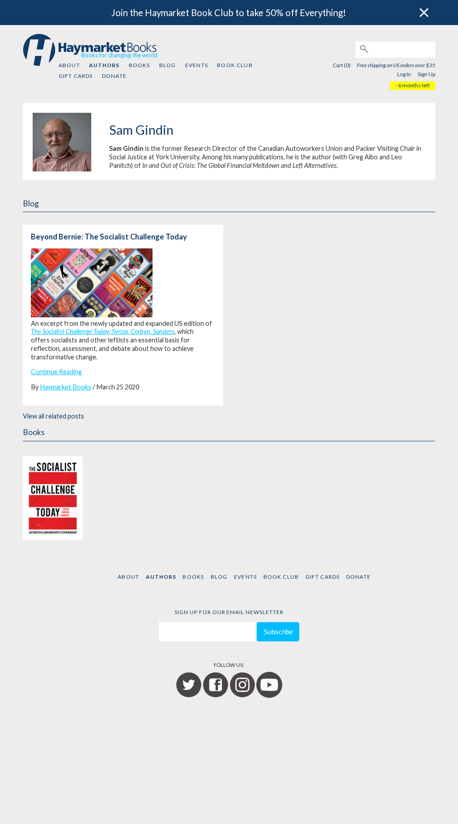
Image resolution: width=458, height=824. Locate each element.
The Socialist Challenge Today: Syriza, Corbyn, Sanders (102, 331)
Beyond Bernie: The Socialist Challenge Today (109, 236)
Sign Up (426, 74)
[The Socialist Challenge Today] (53, 493)
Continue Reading (56, 372)
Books (139, 65)
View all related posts (53, 416)
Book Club (234, 65)
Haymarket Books (65, 387)
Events (196, 65)
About (69, 65)
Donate (114, 76)
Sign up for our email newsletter (229, 612)
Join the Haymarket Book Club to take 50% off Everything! (228, 12)
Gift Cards (76, 76)
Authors (104, 65)
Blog (167, 65)
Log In (404, 74)
